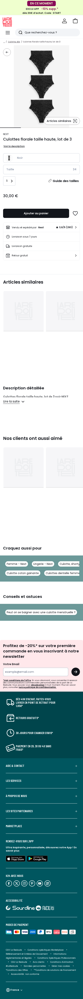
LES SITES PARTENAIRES (19, 811)
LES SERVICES (13, 780)
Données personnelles (35, 966)
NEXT (6, 134)
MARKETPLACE (14, 826)
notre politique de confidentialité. (37, 687)
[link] (41, 227)
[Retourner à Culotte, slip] (7, 52)
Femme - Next (16, 564)
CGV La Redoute (14, 950)
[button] (75, 21)
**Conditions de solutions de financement (55, 970)
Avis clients (38, 962)
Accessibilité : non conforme (25, 974)
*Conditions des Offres (17, 970)
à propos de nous (16, 796)
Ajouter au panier (36, 213)
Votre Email (11, 664)
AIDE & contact (15, 765)
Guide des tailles (66, 181)
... (4, 41)
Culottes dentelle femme (63, 573)
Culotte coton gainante (23, 573)
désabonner (38, 685)
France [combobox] (14, 990)
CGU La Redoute (19, 962)
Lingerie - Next (43, 564)
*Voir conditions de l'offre (17, 680)
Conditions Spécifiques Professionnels (56, 958)
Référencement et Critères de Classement (27, 954)
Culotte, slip (14, 41)
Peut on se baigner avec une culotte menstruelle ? (41, 612)
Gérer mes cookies (61, 966)
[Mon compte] (64, 21)
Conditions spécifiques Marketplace (46, 950)
